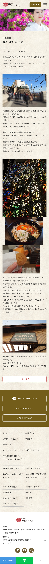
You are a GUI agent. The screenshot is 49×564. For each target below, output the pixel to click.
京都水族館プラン (32, 450)
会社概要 (28, 498)
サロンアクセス (9, 498)
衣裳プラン (29, 433)
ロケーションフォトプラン (13, 450)
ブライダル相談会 (10, 486)
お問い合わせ (8, 560)
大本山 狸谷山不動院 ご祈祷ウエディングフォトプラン (35, 477)
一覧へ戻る (24, 379)
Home (5, 433)
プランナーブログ (32, 486)
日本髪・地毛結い (10, 439)
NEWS (28, 492)
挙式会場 (28, 439)
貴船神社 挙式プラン (11, 468)
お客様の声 (7, 492)
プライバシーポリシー (11, 503)
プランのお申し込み (24, 418)
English (35, 4)
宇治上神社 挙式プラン (34, 468)
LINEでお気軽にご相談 (27, 398)
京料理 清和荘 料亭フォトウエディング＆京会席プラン (13, 459)
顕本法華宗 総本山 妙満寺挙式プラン (13, 476)
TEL (40, 560)
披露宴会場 (7, 444)
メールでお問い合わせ (24, 408)
